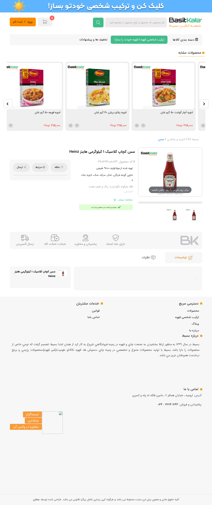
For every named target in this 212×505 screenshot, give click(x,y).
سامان (36, 500)
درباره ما (194, 330)
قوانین (96, 310)
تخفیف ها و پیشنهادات (93, 39)
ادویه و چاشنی (176, 139)
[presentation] (8, 103)
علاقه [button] (58, 167)
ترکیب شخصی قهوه (187, 317)
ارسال (20, 167)
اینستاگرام (32, 414)
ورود (30, 22)
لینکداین (33, 420)
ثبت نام (18, 22)
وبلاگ (195, 324)
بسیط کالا (193, 139)
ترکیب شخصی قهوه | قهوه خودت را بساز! (139, 39)
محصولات (193, 310)
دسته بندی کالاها (184, 39)
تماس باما (93, 317)
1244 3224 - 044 (168, 404)
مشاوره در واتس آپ (26, 426)
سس (161, 139)
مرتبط (38, 167)
